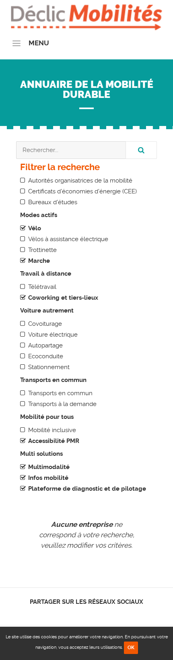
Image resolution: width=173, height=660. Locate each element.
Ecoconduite (45, 356)
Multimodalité (49, 467)
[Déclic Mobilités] (86, 16)
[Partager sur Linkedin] (86, 612)
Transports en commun (60, 393)
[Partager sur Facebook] (73, 612)
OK (131, 647)
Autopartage (45, 345)
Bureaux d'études (52, 202)
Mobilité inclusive (52, 430)
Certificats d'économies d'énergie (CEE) (82, 191)
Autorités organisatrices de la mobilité (80, 180)
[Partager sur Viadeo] (94, 612)
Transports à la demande (62, 404)
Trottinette (42, 250)
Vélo (34, 228)
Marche (39, 260)
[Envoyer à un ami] (101, 612)
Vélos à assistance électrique (68, 239)
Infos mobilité (48, 477)
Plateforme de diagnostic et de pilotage (87, 488)
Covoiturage (45, 323)
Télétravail (42, 286)
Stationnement (49, 367)
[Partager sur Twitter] (79, 612)
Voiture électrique (53, 334)
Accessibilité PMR (53, 441)
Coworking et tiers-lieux (63, 297)
